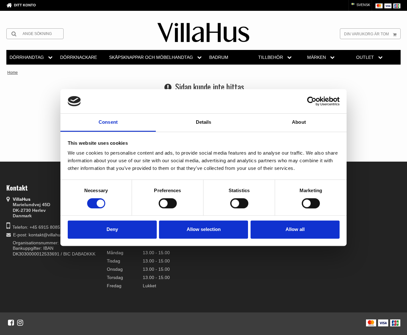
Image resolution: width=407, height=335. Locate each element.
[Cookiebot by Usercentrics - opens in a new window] (312, 101)
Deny (112, 229)
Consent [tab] (108, 122)
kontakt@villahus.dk (49, 234)
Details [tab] (203, 122)
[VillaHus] (203, 32)
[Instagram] (20, 322)
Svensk (362, 5)
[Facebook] (11, 322)
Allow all (295, 229)
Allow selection (204, 229)
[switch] (168, 203)
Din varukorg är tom (366, 34)
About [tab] (299, 122)
